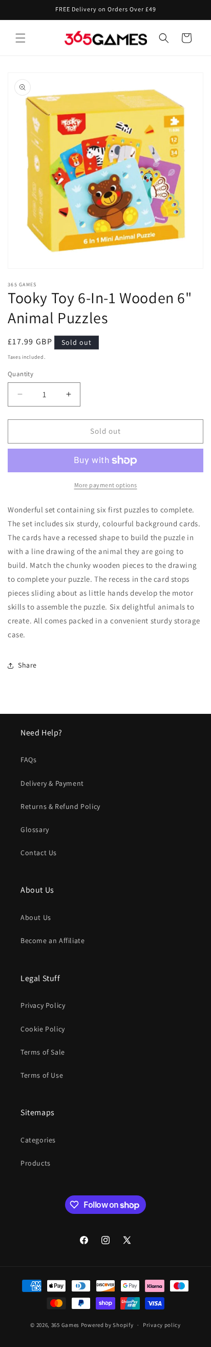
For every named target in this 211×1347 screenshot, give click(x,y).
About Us (35, 917)
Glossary (34, 829)
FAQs (28, 759)
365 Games (65, 1324)
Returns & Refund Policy (60, 806)
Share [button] (27, 665)
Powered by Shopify (107, 1324)
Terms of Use (41, 1075)
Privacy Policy (42, 1005)
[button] (20, 38)
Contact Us (38, 852)
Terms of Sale (42, 1052)
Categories (38, 1140)
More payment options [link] (105, 485)
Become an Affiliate (52, 940)
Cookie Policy (42, 1029)
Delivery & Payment (52, 783)
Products (35, 1163)
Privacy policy (162, 1324)
